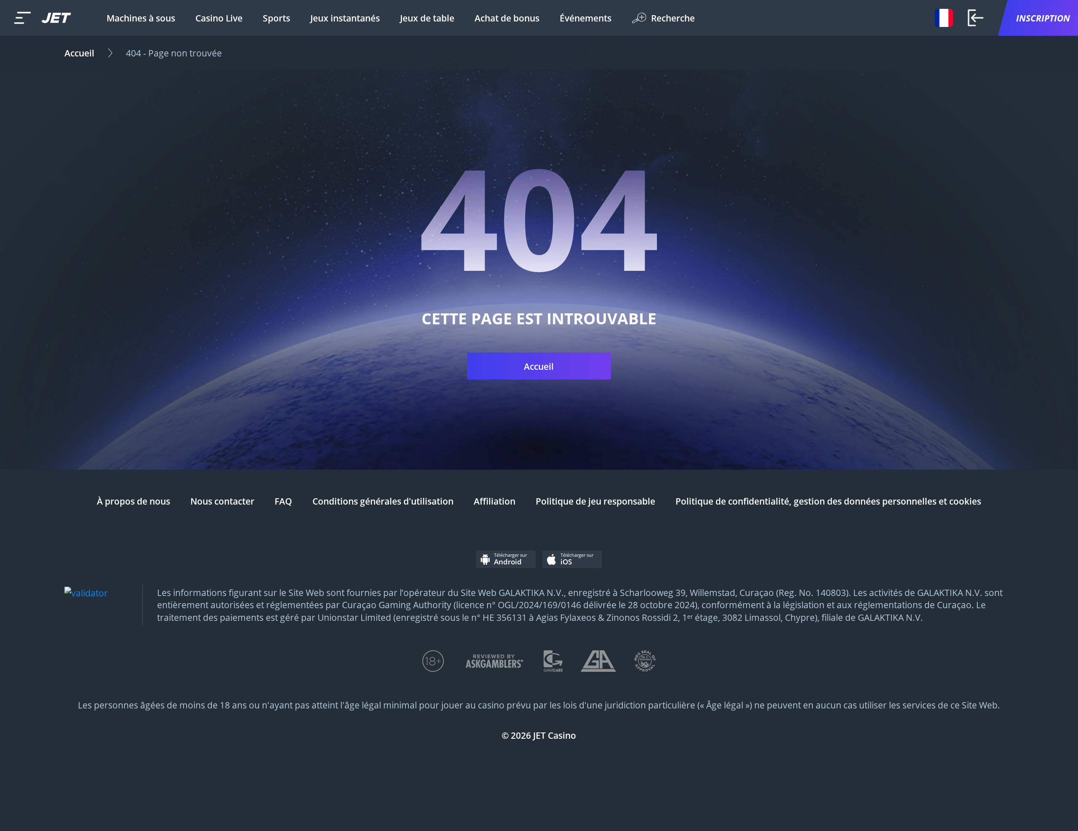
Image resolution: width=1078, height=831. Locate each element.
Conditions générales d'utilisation (383, 501)
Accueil (79, 53)
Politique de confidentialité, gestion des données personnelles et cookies (828, 501)
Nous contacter (222, 501)
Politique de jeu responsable (595, 501)
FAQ (283, 501)
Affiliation (494, 501)
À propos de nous (133, 501)
